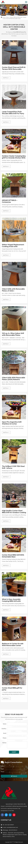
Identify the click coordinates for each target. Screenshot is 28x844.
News (7, 17)
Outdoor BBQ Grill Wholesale (16, 17)
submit (14, 752)
